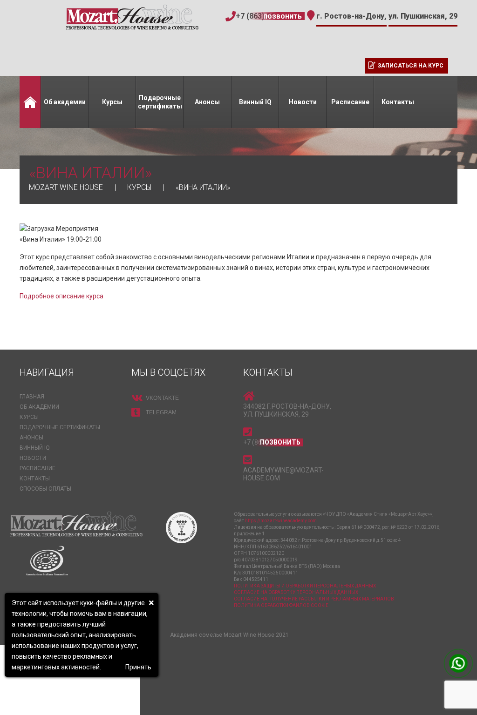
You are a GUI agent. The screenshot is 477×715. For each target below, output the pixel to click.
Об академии (65, 102)
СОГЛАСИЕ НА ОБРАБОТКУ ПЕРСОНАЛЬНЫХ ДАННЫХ (296, 592)
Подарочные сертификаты (160, 102)
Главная (30, 102)
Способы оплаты (45, 489)
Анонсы (207, 102)
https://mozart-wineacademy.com (281, 520)
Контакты (398, 102)
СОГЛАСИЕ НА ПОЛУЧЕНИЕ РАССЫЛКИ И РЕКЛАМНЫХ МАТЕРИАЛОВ (314, 598)
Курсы (112, 102)
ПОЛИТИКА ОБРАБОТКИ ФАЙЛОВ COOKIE (281, 605)
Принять (138, 667)
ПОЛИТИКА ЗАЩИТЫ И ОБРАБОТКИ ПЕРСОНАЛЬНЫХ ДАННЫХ (305, 585)
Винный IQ (255, 102)
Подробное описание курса (61, 296)
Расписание (350, 102)
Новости (303, 102)
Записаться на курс (410, 65)
